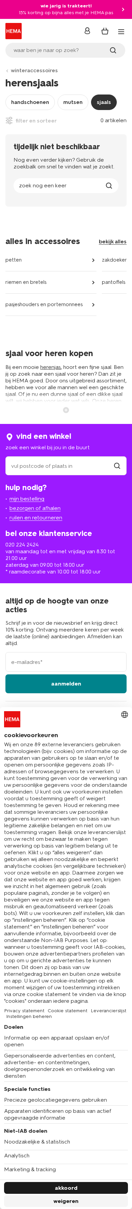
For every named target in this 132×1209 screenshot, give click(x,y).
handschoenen (30, 102)
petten (13, 260)
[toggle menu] (121, 32)
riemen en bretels (25, 282)
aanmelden (66, 683)
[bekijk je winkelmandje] (105, 31)
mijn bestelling (26, 498)
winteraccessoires (34, 70)
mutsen (73, 102)
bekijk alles (113, 241)
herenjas (50, 367)
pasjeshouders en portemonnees (44, 304)
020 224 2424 (22, 544)
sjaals (104, 102)
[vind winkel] (117, 466)
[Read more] (66, 409)
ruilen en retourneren (35, 517)
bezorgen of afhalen (35, 508)
